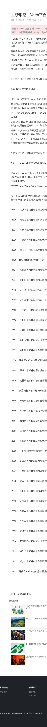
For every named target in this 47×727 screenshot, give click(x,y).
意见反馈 (32, 695)
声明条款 (3, 691)
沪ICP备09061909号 (36, 713)
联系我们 (32, 691)
